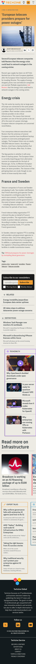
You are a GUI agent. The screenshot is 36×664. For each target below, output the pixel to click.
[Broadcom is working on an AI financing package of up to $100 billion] (15, 464)
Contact (18, 652)
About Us (18, 649)
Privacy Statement (18, 656)
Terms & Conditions (18, 654)
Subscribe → (26, 282)
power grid (14, 264)
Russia (28, 264)
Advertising (18, 647)
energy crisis (6, 264)
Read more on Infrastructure (15, 444)
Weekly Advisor (26, 287)
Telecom (4, 266)
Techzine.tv (15, 351)
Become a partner (18, 644)
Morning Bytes (11, 287)
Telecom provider (13, 266)
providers (22, 264)
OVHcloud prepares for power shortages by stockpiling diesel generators (18, 254)
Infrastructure (12, 10)
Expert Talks (12, 504)
